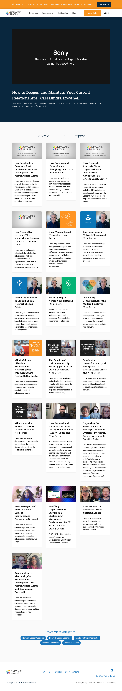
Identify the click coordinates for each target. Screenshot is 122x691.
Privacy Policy (81, 682)
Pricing (58, 672)
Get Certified (63, 13)
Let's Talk (92, 13)
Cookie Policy (111, 682)
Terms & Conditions (96, 682)
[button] (48, 13)
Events (75, 672)
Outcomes (33, 13)
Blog (74, 13)
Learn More (104, 4)
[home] (13, 13)
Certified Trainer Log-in (106, 676)
